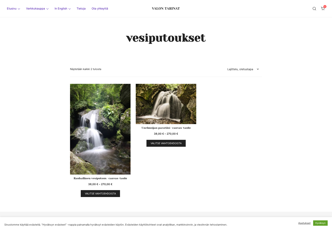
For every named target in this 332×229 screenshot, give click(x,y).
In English (61, 8)
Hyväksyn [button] (320, 223)
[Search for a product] (314, 8)
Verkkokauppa (35, 8)
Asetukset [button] (304, 223)
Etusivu (11, 8)
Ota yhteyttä (100, 8)
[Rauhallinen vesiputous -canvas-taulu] (100, 129)
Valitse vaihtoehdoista (100, 193)
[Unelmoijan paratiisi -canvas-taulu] (166, 104)
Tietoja (81, 8)
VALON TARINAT (166, 9)
